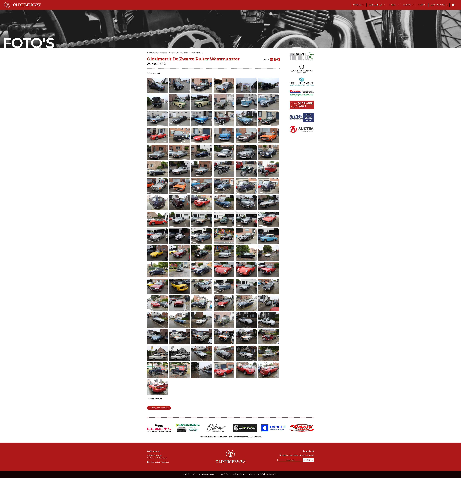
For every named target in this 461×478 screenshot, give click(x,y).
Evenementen (375, 5)
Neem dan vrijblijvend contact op (239, 437)
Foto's (392, 5)
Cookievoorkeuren (239, 474)
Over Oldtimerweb (154, 455)
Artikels (357, 5)
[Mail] (271, 59)
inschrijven (308, 460)
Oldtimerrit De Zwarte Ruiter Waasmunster (189, 52)
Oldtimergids (438, 5)
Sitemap (252, 474)
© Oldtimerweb (189, 474)
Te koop (407, 5)
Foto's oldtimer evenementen (164, 52)
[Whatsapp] (275, 59)
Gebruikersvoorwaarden (207, 474)
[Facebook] (278, 59)
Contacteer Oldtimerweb (157, 458)
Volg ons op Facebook (160, 462)
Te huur (422, 5)
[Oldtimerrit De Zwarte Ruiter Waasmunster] (157, 85)
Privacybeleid (224, 474)
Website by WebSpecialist (267, 474)
